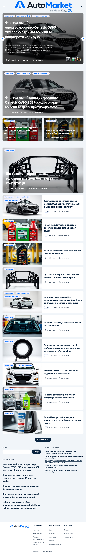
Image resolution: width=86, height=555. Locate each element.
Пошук (5, 448)
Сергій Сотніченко (51, 451)
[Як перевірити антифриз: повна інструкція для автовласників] (22, 398)
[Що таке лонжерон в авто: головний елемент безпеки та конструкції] (43, 170)
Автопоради (9, 16)
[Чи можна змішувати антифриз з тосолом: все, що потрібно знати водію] (43, 38)
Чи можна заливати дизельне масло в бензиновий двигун (21, 487)
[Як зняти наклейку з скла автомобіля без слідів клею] (22, 326)
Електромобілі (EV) (23, 73)
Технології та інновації (40, 73)
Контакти (36, 551)
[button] (3, 6)
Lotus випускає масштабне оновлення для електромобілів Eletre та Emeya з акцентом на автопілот (21, 505)
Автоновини (9, 73)
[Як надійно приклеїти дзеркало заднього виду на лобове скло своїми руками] (22, 422)
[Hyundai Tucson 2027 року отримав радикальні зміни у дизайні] (22, 374)
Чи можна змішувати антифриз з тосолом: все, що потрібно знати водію (19, 478)
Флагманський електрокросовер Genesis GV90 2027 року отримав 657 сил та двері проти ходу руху (21, 467)
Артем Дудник (50, 456)
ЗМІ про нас (46, 551)
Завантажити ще (43, 440)
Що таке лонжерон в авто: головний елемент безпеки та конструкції (21, 495)
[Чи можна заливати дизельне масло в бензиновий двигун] (63, 129)
